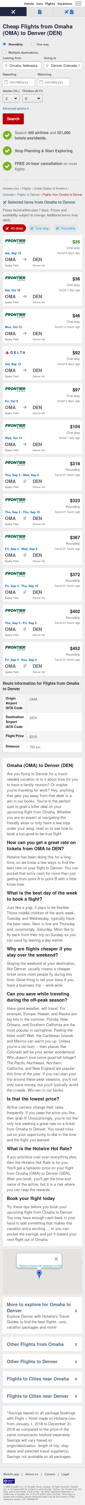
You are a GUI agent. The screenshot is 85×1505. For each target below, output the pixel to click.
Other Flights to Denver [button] (32, 1361)
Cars (39, 4)
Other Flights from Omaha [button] (35, 1344)
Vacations (64, 4)
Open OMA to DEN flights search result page (42, 252)
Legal (65, 1474)
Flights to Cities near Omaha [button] (38, 1378)
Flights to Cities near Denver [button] (38, 1396)
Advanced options (14, 108)
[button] (39, 1274)
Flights (50, 4)
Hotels (29, 4)
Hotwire (12, 3)
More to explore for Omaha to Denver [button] (39, 1307)
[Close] (56, 1258)
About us (31, 1474)
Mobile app (11, 1474)
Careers (49, 1474)
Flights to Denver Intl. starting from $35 (40, 1266)
